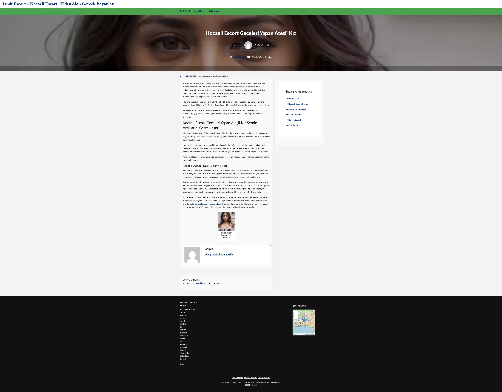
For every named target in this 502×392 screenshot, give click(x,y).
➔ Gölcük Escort (293, 125)
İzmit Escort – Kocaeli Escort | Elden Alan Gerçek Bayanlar (58, 3)
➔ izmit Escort (292, 99)
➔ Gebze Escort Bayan (296, 109)
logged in (199, 283)
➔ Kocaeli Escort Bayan (297, 104)
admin (239, 45)
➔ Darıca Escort (293, 115)
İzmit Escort (185, 11)
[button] (303, 319)
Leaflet (298, 334)
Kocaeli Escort (199, 11)
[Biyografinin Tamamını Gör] (234, 254)
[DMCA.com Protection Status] (251, 385)
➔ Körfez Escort (293, 120)
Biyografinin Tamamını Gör (219, 254)
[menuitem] (185, 11)
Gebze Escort (214, 11)
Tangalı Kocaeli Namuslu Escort (208, 204)
